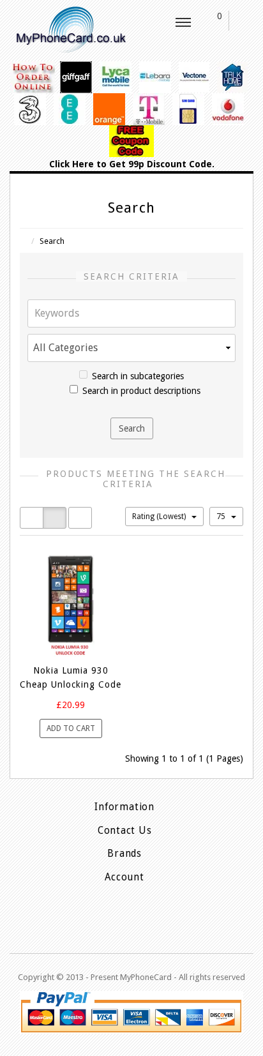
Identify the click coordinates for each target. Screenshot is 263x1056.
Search (52, 241)
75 (221, 516)
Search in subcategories (138, 376)
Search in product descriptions (141, 391)
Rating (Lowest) (160, 516)
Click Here (71, 164)
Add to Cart (71, 728)
